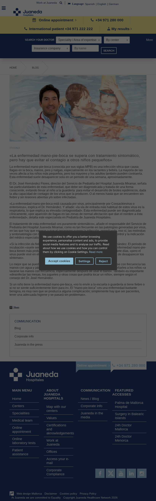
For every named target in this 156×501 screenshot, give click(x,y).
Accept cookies (59, 261)
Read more (96, 251)
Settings (84, 261)
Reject (103, 261)
